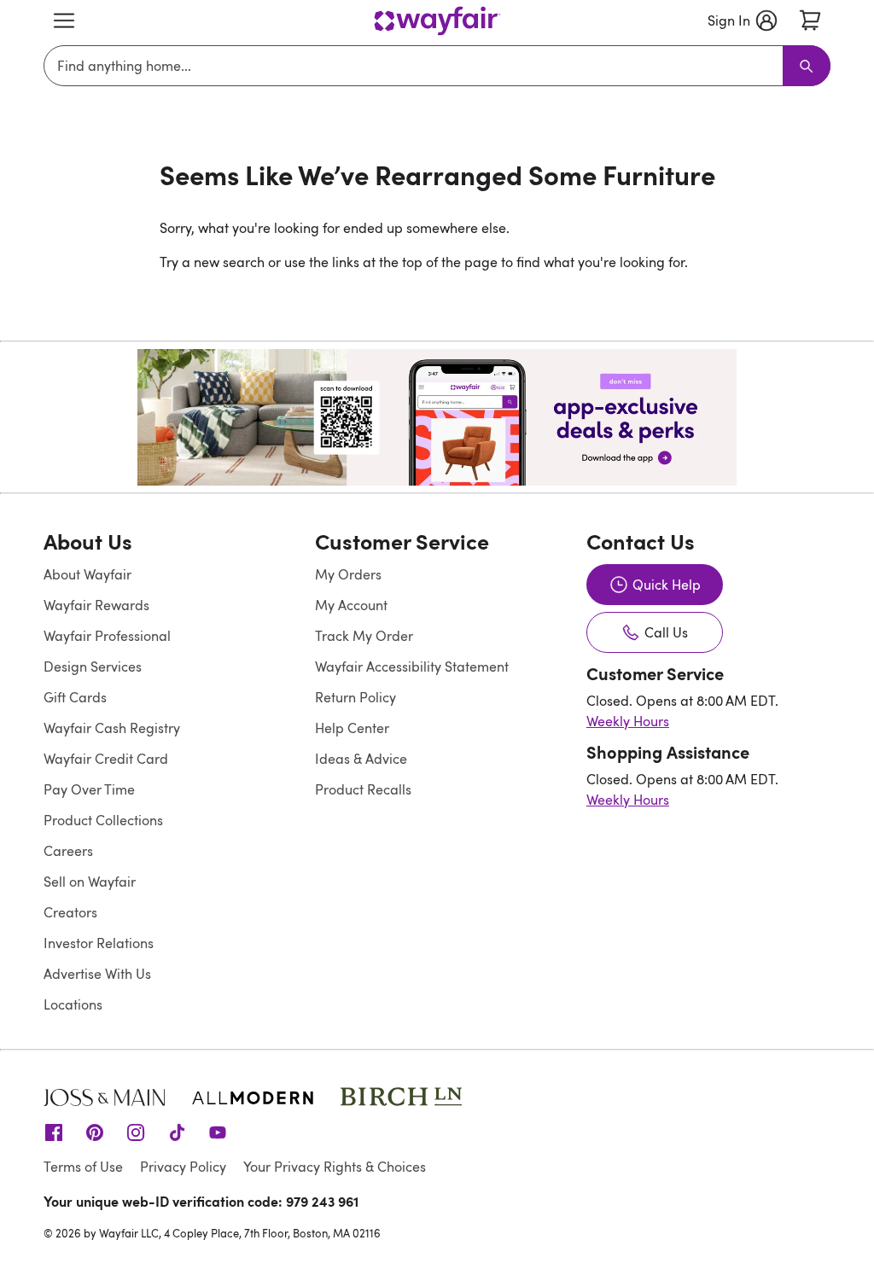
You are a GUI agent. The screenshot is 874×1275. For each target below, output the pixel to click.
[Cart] (810, 20)
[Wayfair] (437, 21)
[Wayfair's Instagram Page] (135, 1131)
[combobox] (416, 65)
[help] (827, 1228)
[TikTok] (176, 1131)
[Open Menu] (64, 20)
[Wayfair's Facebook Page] (54, 1131)
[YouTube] (217, 1131)
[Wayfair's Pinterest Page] (94, 1131)
